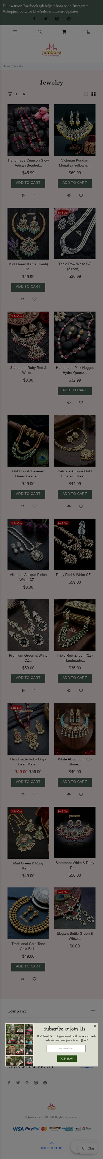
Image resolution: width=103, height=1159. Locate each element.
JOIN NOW (66, 1058)
